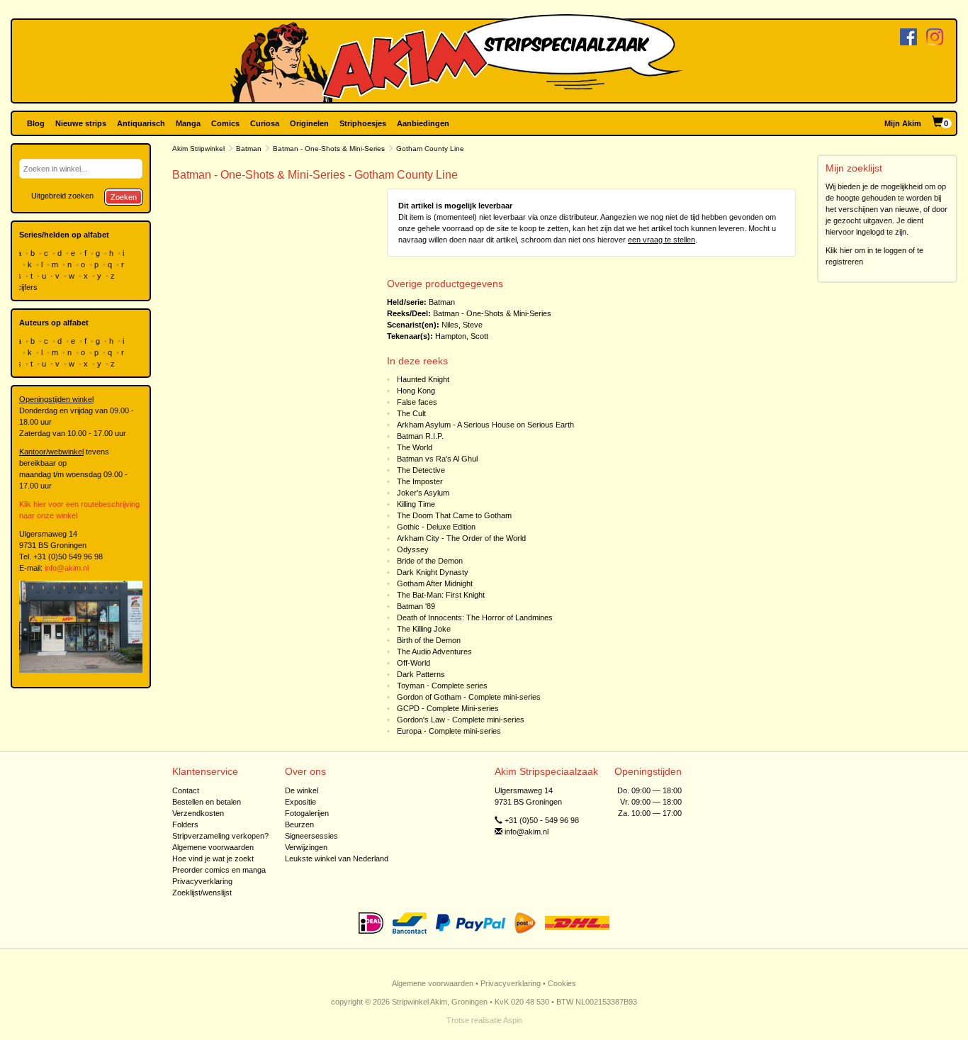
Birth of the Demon (429, 640)
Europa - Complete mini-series (449, 731)
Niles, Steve (462, 324)
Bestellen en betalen (206, 802)
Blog (36, 123)
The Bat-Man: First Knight (441, 595)
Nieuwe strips (80, 123)
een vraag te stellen (661, 239)
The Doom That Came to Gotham (454, 515)
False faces (417, 402)
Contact (185, 790)
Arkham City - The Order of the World (461, 538)
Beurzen (299, 824)
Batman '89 (416, 606)
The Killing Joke (424, 629)
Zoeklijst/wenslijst (202, 892)
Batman (248, 148)
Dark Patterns (421, 674)
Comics (225, 123)
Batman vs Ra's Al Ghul (437, 458)
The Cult (411, 413)
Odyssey (413, 549)
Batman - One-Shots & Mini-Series (329, 148)
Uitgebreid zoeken (62, 195)
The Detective (421, 470)
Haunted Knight (423, 379)
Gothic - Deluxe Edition (436, 526)
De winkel (301, 790)
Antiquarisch (141, 123)
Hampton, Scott (461, 336)
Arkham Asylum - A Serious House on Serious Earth (485, 424)
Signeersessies (311, 836)
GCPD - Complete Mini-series (448, 708)
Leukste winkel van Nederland (336, 858)
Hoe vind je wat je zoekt (213, 858)
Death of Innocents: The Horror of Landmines (475, 617)
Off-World (413, 663)
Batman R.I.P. (420, 436)
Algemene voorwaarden (213, 847)
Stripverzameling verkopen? (220, 836)
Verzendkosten (198, 813)
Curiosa (264, 123)
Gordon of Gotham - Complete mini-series (469, 697)
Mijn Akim (902, 123)
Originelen (309, 123)
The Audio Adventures (434, 651)
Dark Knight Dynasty (432, 572)
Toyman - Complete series (442, 685)
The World (414, 447)
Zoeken (124, 197)
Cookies (562, 983)
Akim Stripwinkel (198, 148)
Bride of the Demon (430, 561)
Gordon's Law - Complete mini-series (460, 719)
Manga (188, 123)
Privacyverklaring (202, 881)
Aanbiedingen (423, 123)
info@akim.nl (67, 568)
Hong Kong (416, 390)
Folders (185, 824)
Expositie (300, 802)
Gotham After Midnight (435, 583)
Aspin (512, 1020)
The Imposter (420, 481)
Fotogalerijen (307, 813)
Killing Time (416, 504)
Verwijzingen (306, 847)
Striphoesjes (362, 123)
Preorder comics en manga (219, 870)
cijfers (28, 287)
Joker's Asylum (423, 492)
